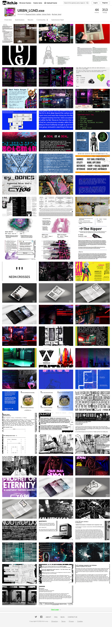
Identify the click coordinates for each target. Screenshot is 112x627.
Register (105, 3)
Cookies (80, 621)
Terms (63, 621)
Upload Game (52, 3)
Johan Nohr (46, 14)
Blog (63, 617)
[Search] (87, 2)
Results (30, 20)
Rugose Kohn (31, 14)
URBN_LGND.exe (31, 10)
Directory (54, 621)
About (48, 617)
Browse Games (25, 3)
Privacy (71, 621)
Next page (55, 609)
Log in (96, 3)
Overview (8, 20)
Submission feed (57, 20)
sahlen (38, 14)
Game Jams (37, 3)
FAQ (55, 617)
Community (41, 20)
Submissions (19, 20)
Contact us (72, 617)
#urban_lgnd (56, 14)
